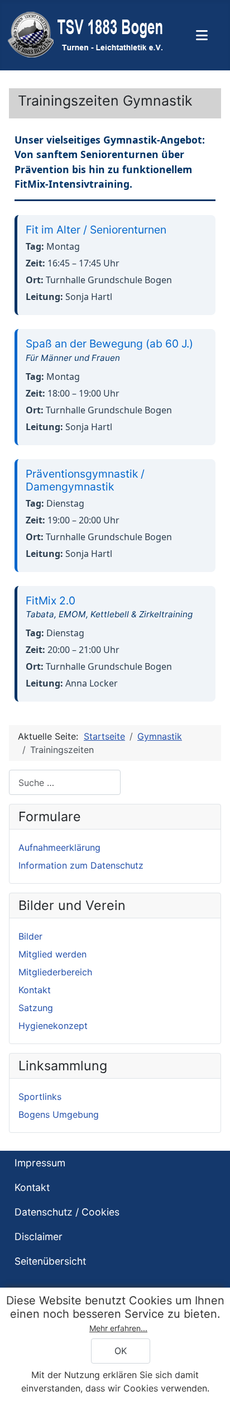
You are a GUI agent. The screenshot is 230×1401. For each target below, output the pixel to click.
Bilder (30, 936)
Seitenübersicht (50, 1261)
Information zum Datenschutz (80, 865)
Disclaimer (39, 1236)
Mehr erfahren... (118, 1328)
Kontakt (34, 989)
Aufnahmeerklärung (59, 847)
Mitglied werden (52, 954)
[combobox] (65, 782)
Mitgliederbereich (55, 972)
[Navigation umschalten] (202, 35)
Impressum (40, 1163)
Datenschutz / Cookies (67, 1212)
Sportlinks (39, 1096)
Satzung (35, 1007)
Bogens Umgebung (58, 1114)
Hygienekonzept (53, 1025)
